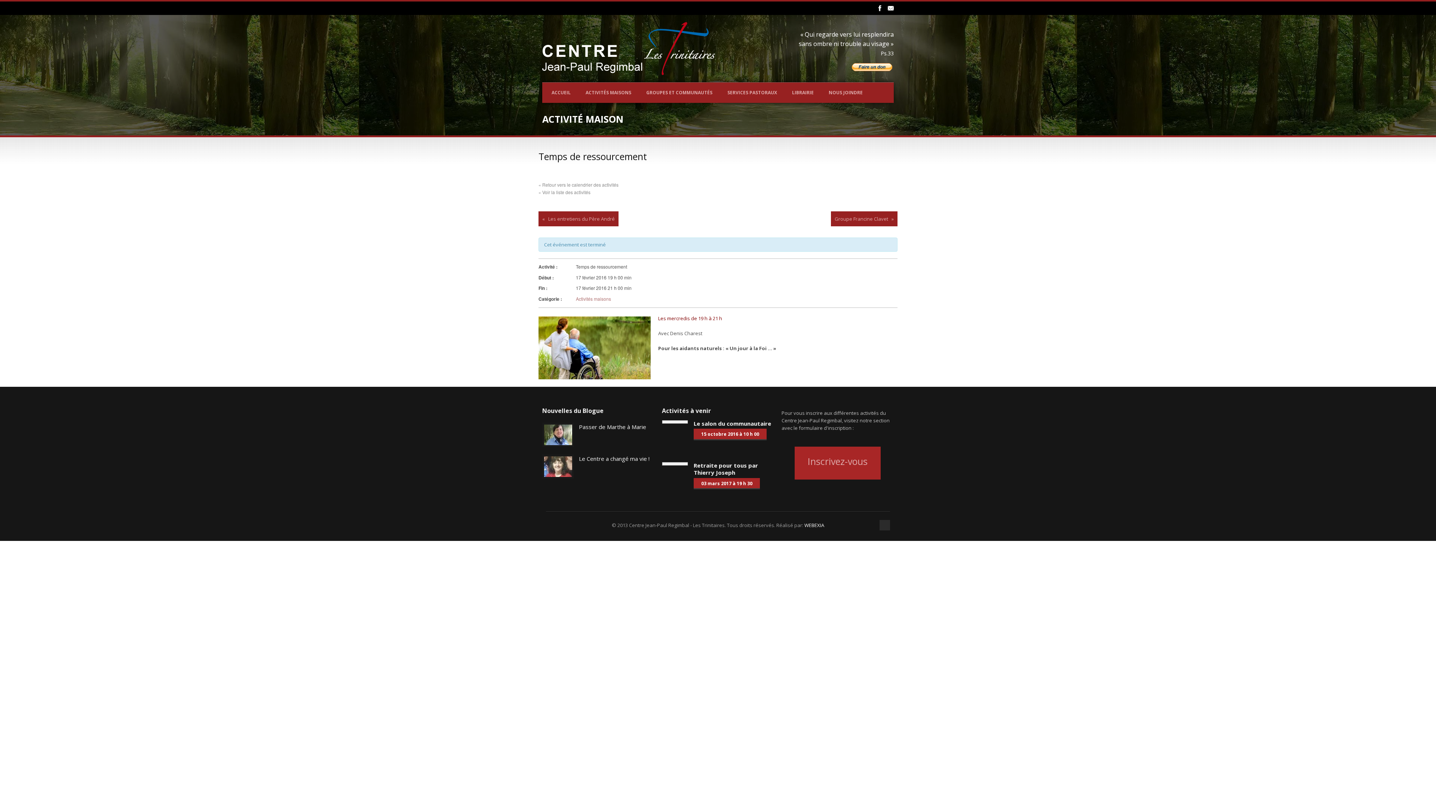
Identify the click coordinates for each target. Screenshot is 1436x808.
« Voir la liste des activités (564, 192)
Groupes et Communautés (679, 92)
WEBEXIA (814, 525)
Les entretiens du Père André (581, 218)
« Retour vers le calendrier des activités (578, 184)
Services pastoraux (752, 92)
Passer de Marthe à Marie (612, 427)
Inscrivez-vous (838, 461)
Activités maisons (593, 299)
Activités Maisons (608, 92)
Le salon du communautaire (732, 423)
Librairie (803, 92)
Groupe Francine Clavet (861, 218)
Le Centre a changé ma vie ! (614, 458)
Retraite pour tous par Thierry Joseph (726, 469)
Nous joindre (846, 92)
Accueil (561, 92)
